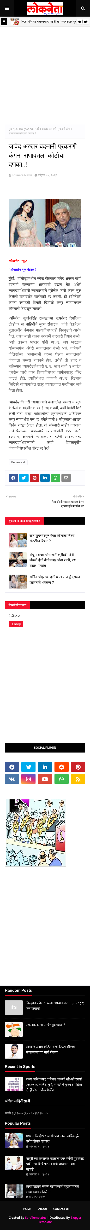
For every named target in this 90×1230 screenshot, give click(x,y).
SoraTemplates (35, 1217)
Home (27, 1209)
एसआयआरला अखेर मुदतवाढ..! (45, 1025)
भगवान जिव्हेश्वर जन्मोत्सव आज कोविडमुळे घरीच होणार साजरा (52, 1138)
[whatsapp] (61, 779)
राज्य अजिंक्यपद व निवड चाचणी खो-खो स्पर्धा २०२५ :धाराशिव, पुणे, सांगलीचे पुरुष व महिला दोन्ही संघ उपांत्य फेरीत (54, 1084)
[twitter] (28, 767)
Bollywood (26, 129)
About (42, 1209)
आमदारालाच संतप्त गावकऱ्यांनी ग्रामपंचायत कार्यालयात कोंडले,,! (52, 1189)
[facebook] (12, 767)
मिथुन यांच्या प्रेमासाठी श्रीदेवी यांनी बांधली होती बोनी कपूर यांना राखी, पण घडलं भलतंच (53, 560)
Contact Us (61, 1209)
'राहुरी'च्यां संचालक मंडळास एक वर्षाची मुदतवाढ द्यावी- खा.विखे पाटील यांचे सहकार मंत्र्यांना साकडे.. (55, 1163)
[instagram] (28, 779)
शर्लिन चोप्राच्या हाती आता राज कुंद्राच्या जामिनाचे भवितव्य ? (55, 579)
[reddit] (61, 767)
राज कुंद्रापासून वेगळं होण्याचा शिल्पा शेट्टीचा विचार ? (52, 538)
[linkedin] (45, 767)
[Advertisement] (45, 72)
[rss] (78, 779)
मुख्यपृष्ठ (13, 129)
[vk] (12, 779)
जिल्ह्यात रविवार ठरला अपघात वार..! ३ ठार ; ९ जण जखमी (55, 1005)
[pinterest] (78, 767)
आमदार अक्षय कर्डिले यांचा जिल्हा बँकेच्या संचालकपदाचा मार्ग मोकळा (50, 1049)
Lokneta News (22, 175)
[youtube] (45, 779)
